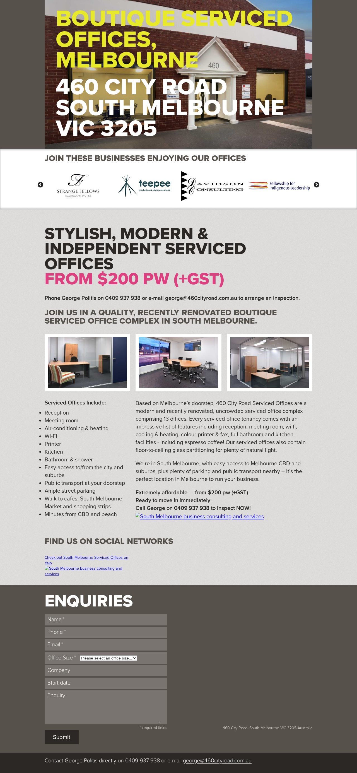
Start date (59, 683)
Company (58, 670)
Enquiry (56, 695)
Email (55, 644)
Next (315, 184)
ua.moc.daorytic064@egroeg (201, 298)
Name (56, 619)
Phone (56, 632)
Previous (42, 184)
